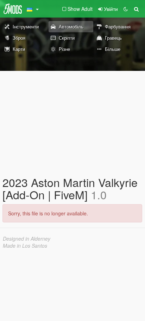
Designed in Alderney (26, 238)
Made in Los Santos (25, 245)
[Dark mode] (126, 9)
